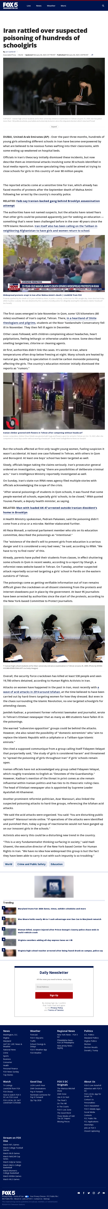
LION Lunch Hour (37, 1085)
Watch (7, 1081)
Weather (35, 1030)
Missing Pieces (63, 1121)
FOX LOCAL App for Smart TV (92, 1095)
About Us (89, 1081)
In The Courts (63, 1106)
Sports (6, 1056)
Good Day (36, 1081)
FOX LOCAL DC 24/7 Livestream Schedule (12, 1101)
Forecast (34, 1034)
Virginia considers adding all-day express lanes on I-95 (45, 940)
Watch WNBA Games (12, 1176)
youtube (79, 1193)
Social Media (89, 1112)
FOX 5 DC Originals (62, 1083)
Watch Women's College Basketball (11, 1171)
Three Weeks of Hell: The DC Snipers (66, 1117)
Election (87, 1044)
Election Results (91, 1047)
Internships (89, 1124)
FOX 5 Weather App (38, 1049)
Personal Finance (10, 1068)
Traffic (33, 1041)
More (63, 5)
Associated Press (9, 55)
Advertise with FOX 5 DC (93, 1089)
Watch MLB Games (11, 1153)
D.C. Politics (89, 1034)
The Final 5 (62, 1100)
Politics (88, 1030)
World (20, 55)
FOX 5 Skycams (36, 1038)
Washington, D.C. (10, 1034)
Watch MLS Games (11, 1179)
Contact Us (89, 1099)
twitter (89, 1193)
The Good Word (64, 1113)
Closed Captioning (92, 1131)
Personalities (89, 1102)
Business (7, 1059)
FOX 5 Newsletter (91, 1106)
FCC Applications (91, 1121)
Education (57, 864)
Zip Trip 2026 (35, 1100)
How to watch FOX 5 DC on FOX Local (12, 1096)
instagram (94, 1193)
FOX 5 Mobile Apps (92, 1109)
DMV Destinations (38, 1088)
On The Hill (62, 1103)
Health (6, 1065)
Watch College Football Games (13, 1149)
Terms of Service (55, 1010)
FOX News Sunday (11, 1071)
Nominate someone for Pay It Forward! (40, 1096)
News (6, 1030)
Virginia (6, 1038)
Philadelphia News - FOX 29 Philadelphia (65, 1041)
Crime (5, 1053)
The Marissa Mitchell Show (66, 1089)
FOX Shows (8, 1091)
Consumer (7, 1062)
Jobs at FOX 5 (90, 1128)
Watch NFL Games (11, 1144)
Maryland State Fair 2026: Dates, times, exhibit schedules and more (52, 908)
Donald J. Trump (91, 1050)
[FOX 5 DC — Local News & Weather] (12, 5)
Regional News (66, 1030)
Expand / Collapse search (103, 6)
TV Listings (7, 1085)
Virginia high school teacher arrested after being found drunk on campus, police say (60, 950)
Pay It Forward (36, 1091)
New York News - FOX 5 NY (67, 1035)
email (104, 1193)
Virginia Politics (90, 1041)
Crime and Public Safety (31, 864)
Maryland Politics (91, 1038)
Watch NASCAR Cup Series (11, 1157)
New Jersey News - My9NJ (65, 1046)
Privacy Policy (57, 1008)
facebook (84, 1193)
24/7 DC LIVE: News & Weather (12, 1045)
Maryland (7, 1041)
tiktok (99, 1193)
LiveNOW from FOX (11, 1088)
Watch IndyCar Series (12, 1162)
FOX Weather (35, 1053)
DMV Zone (61, 1094)
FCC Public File (90, 1118)
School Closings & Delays (38, 1045)
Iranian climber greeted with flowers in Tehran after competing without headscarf (42, 432)
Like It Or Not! (63, 1097)
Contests (88, 1115)
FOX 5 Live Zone (64, 1109)
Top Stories (8, 1075)
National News (9, 1049)
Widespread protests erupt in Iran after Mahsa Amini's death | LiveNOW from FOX (42, 295)
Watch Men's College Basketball (12, 1166)
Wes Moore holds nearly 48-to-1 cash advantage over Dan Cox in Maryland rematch (59, 919)
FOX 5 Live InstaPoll (92, 1085)
